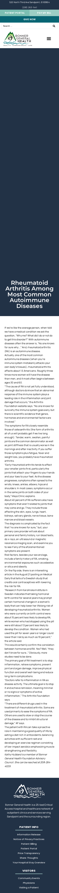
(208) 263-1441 (29, 7)
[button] (48, 38)
